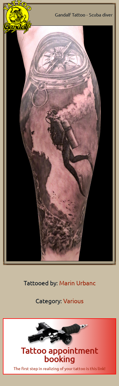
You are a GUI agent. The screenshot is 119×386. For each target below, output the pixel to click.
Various (73, 300)
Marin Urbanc (77, 282)
